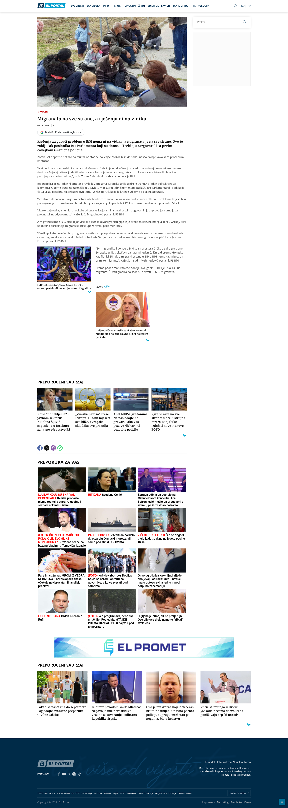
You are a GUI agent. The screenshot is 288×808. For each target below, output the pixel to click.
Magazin (130, 5)
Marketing (222, 802)
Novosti (43, 112)
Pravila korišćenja (240, 802)
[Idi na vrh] (282, 802)
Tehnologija (201, 5)
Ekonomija (87, 793)
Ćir (249, 6)
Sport (118, 5)
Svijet (115, 793)
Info (106, 5)
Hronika (98, 793)
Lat (242, 6)
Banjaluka (93, 5)
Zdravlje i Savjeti (159, 5)
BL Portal (64, 802)
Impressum (208, 802)
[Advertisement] (112, 382)
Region (107, 793)
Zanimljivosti (181, 5)
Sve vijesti (77, 5)
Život (141, 5)
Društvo (75, 793)
